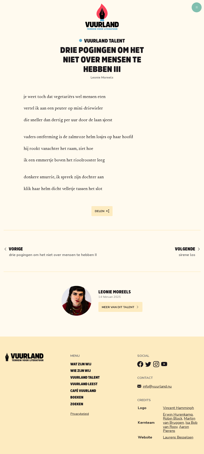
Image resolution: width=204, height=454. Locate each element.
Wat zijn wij (80, 364)
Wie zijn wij (80, 371)
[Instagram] (157, 365)
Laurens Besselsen (178, 437)
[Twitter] (149, 365)
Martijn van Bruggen (179, 420)
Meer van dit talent (118, 307)
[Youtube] (165, 365)
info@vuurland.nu (157, 386)
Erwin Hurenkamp (178, 414)
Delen (99, 211)
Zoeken (76, 404)
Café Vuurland (83, 391)
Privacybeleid (79, 414)
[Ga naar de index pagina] (102, 29)
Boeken (76, 397)
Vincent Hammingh (178, 407)
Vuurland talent (104, 41)
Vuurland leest (83, 384)
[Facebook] (141, 365)
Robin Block (172, 418)
